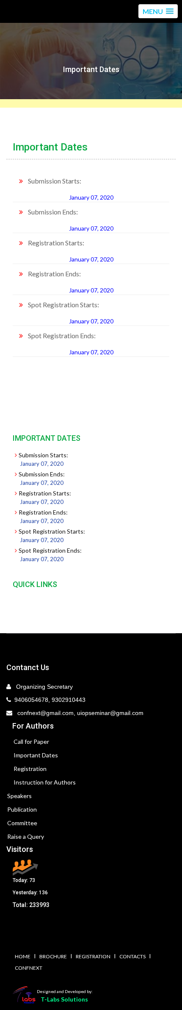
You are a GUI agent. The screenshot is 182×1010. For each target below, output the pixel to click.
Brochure (53, 956)
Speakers (19, 795)
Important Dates (36, 755)
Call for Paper (31, 741)
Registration (30, 768)
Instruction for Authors (45, 782)
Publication (22, 809)
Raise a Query (25, 836)
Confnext (28, 968)
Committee (22, 822)
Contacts (132, 956)
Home (22, 956)
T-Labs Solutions (64, 999)
